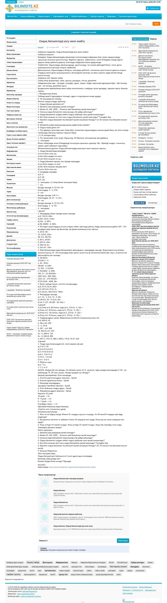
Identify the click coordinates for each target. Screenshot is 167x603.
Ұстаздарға (11, 38)
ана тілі (65, 567)
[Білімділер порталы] (147, 172)
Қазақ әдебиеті (29, 574)
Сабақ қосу (154, 8)
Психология (11, 228)
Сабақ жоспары (137, 562)
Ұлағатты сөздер (13, 103)
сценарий (111, 571)
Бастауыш (47, 562)
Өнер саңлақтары (13, 54)
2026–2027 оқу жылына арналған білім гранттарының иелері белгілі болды (19, 321)
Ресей (111, 562)
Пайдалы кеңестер (14, 115)
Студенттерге (12, 244)
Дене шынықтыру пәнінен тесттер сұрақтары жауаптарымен (148, 123)
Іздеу (156, 24)
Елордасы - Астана (145, 138)
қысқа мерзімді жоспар (104, 574)
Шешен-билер (12, 70)
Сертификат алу (60, 16)
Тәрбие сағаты (12, 220)
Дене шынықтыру (13, 200)
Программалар (12, 232)
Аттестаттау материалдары (17, 216)
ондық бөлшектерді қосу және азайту (82, 467)
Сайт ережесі (128, 593)
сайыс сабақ (99, 571)
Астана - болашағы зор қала (148, 141)
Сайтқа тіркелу (97, 16)
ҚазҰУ (53, 574)
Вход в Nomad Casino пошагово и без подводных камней (148, 149)
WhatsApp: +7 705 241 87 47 (133, 590)
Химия (9, 179)
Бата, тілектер (12, 123)
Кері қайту (41, 465)
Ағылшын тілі (12, 147)
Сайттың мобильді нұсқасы (31, 596)
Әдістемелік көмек (14, 167)
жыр (39, 571)
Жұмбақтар (11, 91)
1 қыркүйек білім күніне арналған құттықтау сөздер (19, 285)
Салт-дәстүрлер (13, 111)
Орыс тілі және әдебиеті (16, 143)
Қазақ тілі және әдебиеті (16, 139)
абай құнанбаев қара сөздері (17, 567)
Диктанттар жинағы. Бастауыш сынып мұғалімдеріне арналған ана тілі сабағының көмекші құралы (21, 271)
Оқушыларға (44, 16)
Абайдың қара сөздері (15, 562)
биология (146, 567)
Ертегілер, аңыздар (14, 95)
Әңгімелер (11, 82)
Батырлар (11, 50)
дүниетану (22, 571)
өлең (118, 574)
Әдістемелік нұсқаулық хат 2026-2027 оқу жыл (21, 314)
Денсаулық (11, 240)
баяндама (135, 567)
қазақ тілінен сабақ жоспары (81, 574)
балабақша (102, 567)
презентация (78, 571)
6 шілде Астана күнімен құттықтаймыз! (147, 134)
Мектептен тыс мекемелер (17, 127)
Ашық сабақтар (28, 16)
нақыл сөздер (64, 571)
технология (140, 571)
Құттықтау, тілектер (14, 119)
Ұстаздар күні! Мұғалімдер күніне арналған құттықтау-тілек (19, 295)
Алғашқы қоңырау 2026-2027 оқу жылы (19, 264)
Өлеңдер (10, 86)
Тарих (9, 192)
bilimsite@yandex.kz (30, 591)
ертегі (32, 571)
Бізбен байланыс (79, 16)
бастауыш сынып (118, 566)
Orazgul (40, 47)
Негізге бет (12, 16)
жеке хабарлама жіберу (26, 594)
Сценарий (10, 224)
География (11, 175)
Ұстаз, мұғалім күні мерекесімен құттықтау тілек (18, 278)
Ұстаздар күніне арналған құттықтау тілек (20, 308)
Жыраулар (11, 58)
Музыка (10, 188)
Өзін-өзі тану (11, 212)
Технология (11, 183)
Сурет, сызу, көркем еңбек (17, 135)
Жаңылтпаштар (13, 99)
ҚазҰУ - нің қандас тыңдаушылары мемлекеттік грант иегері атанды (19, 335)
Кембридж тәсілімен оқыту (17, 131)
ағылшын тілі (76, 567)
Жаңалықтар (12, 42)
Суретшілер (11, 74)
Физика (9, 159)
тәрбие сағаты (13, 574)
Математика (11, 155)
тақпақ (129, 571)
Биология (10, 171)
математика (62, 467)
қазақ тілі (63, 574)
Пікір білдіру (123, 541)
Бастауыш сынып (14, 163)
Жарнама (111, 16)
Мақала (74, 562)
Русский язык (122, 562)
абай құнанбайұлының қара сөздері (45, 567)
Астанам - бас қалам (146, 144)
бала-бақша (89, 567)
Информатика (12, 151)
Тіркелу (21, 2)
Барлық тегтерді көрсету (14, 579)
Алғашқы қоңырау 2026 (15, 259)
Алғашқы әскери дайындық (17, 204)
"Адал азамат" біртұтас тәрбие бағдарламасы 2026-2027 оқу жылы (20, 328)
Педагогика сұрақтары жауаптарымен (146, 129)
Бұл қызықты (12, 78)
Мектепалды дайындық (16, 208)
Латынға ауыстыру (128, 16)
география (10, 571)
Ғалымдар (11, 66)
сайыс (89, 571)
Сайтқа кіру (11, 2)
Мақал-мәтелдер (13, 107)
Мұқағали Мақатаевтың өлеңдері (93, 562)
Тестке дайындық (13, 248)
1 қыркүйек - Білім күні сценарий (83, 32)
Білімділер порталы (130, 587)
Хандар (9, 46)
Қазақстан (43, 574)
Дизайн (9, 236)
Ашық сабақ (53, 467)
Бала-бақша (11, 196)
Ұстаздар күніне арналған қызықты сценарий (20, 302)
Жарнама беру (150, 590)
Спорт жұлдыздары (14, 62)
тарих (121, 571)
